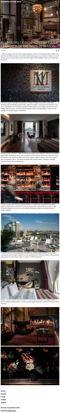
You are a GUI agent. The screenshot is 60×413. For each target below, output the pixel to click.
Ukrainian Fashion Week (11, 2)
